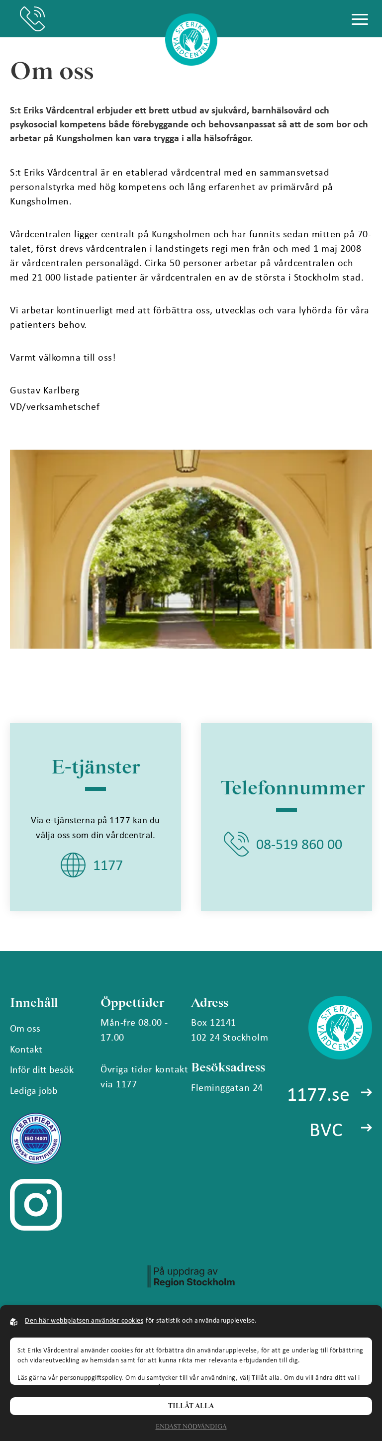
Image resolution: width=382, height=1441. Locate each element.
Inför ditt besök (42, 1069)
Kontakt (26, 1049)
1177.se (318, 1093)
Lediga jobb (34, 1090)
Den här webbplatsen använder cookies (84, 1320)
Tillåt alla (191, 1406)
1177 (108, 864)
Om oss (25, 1028)
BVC (325, 1128)
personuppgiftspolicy (90, 1377)
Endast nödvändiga (191, 1427)
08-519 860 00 (32, 18)
